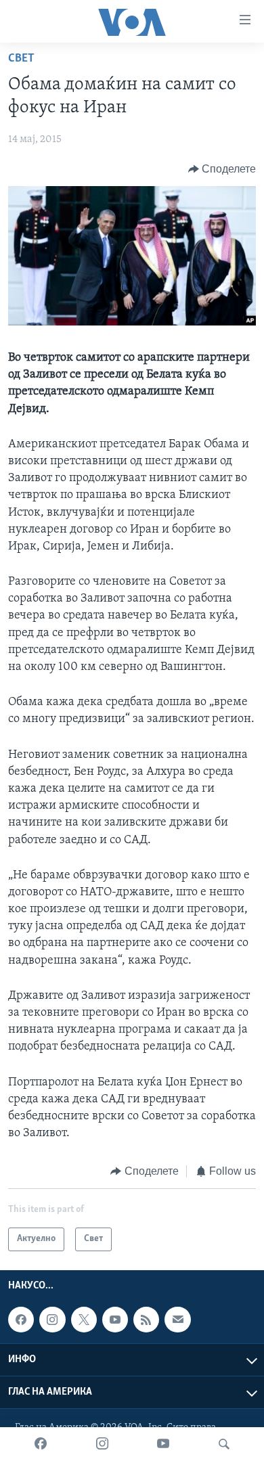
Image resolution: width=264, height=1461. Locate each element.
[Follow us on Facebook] (21, 1319)
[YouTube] (163, 1444)
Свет (21, 59)
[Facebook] (41, 1444)
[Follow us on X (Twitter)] (84, 1319)
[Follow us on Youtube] (115, 1319)
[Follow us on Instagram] (52, 1319)
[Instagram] (102, 1444)
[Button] (222, 169)
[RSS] (146, 1319)
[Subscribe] (177, 1319)
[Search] (224, 1444)
